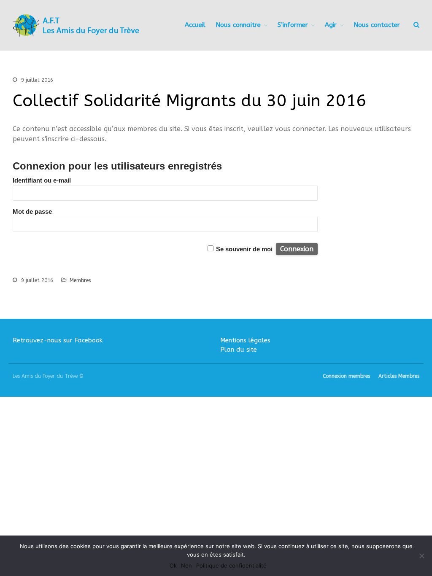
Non (186, 565)
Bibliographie (358, 450)
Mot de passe (32, 211)
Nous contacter (362, 514)
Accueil (195, 25)
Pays (347, 423)
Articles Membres (398, 376)
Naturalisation (360, 411)
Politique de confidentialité (231, 565)
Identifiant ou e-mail (42, 180)
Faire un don (357, 500)
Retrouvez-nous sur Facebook (58, 340)
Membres (80, 280)
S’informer (293, 25)
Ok (173, 565)
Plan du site (238, 349)
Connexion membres (346, 376)
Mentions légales (245, 340)
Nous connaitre (238, 25)
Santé (349, 436)
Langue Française (363, 399)
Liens (347, 463)
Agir (346, 477)
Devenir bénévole (363, 487)
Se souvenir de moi (244, 249)
